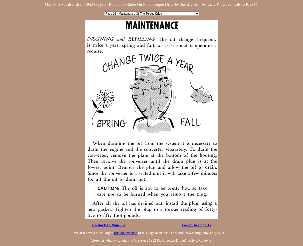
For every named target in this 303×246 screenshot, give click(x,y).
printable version (125, 233)
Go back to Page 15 (108, 225)
